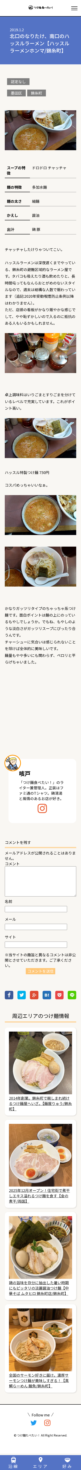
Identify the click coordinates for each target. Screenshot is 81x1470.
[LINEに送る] (72, 997)
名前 (8, 901)
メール (10, 919)
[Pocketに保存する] (59, 997)
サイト (10, 937)
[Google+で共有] (34, 997)
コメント (12, 863)
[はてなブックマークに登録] (47, 997)
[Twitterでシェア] (21, 997)
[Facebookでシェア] (9, 997)
